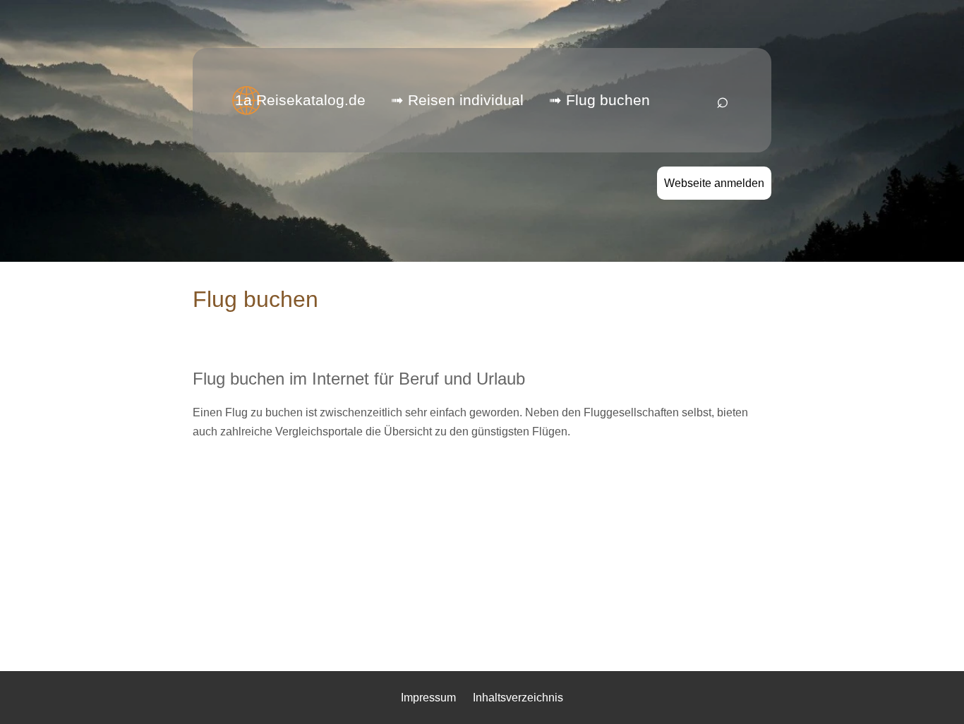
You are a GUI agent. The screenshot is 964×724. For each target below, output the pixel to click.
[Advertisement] (482, 551)
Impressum (428, 698)
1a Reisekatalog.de (300, 100)
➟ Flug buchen (599, 100)
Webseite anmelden (714, 183)
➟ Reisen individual (457, 100)
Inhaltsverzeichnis (518, 698)
